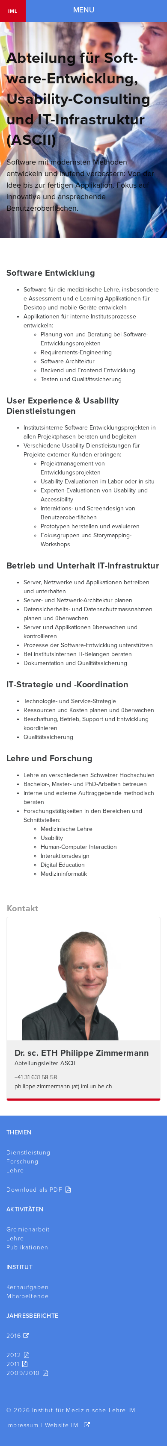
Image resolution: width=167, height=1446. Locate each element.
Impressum (22, 1425)
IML (13, 11)
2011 (12, 1364)
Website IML (63, 1425)
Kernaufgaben (27, 1287)
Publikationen (27, 1247)
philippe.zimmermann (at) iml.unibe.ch (63, 1086)
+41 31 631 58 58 (36, 1077)
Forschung (22, 1161)
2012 (13, 1355)
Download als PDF (34, 1189)
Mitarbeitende (27, 1296)
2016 (13, 1336)
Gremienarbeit (28, 1229)
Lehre (15, 1170)
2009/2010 (23, 1373)
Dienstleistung (28, 1152)
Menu (83, 10)
